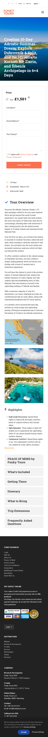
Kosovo (7, 649)
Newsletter (8, 573)
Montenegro (8, 652)
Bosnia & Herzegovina (12, 644)
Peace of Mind (9, 560)
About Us (7, 558)
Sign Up (7, 555)
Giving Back (8, 568)
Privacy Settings (38, 732)
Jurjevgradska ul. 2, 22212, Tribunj (16, 688)
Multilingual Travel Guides (13, 571)
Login (6, 552)
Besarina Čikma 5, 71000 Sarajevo (17, 678)
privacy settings (30, 727)
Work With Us (9, 576)
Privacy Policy (9, 563)
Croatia (7, 647)
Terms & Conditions (11, 565)
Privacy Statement (13, 157)
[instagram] (12, 3)
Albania (7, 641)
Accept (23, 732)
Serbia (6, 655)
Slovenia (7, 657)
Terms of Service (27, 154)
